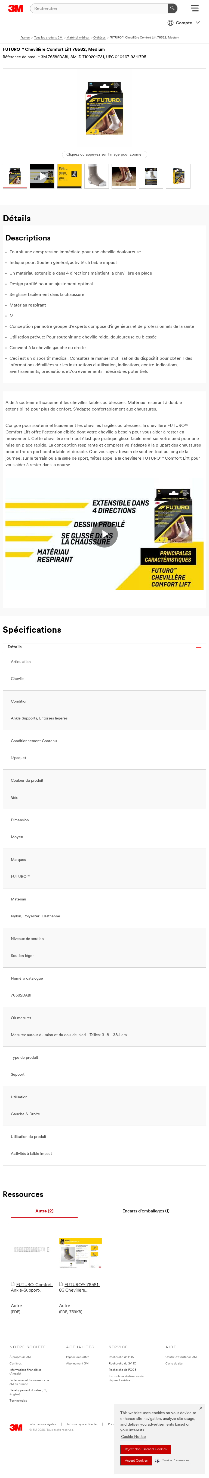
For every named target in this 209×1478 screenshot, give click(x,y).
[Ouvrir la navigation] (195, 10)
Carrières (16, 1363)
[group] (15, 176)
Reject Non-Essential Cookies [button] (146, 1449)
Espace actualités (77, 1357)
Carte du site (174, 1363)
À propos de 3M (20, 1357)
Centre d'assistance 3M (181, 1357)
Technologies (18, 1400)
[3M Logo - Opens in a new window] (15, 8)
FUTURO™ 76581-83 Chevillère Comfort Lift (79, 1288)
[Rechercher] (172, 8)
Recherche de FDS (121, 1357)
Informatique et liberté (82, 1424)
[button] (172, 1460)
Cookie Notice (133, 1437)
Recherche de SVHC (122, 1363)
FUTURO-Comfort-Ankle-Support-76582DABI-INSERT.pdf (32, 1288)
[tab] (44, 1211)
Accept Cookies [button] (136, 1460)
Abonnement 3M (77, 1363)
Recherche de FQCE (122, 1370)
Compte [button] (184, 23)
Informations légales (42, 1424)
